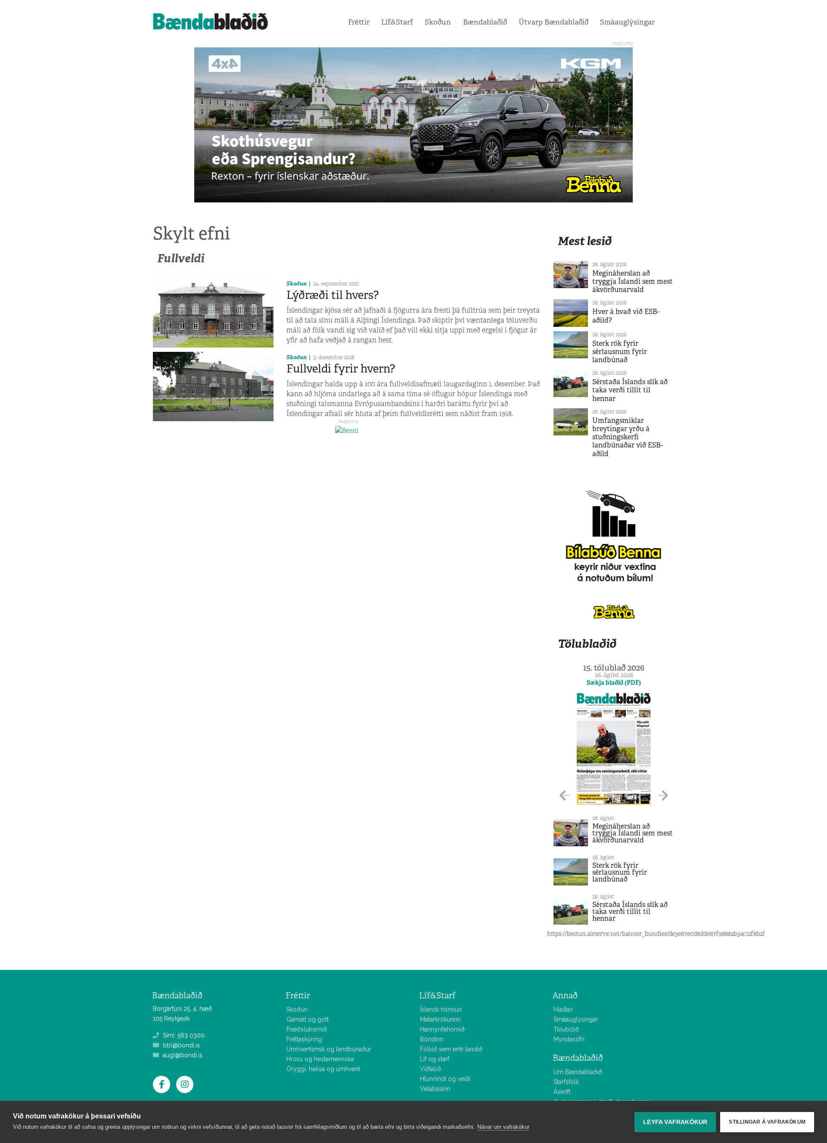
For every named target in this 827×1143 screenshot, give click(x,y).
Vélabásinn (435, 1088)
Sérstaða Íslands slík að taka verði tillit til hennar (630, 390)
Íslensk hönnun (441, 1009)
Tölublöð (566, 1029)
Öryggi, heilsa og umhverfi (323, 1068)
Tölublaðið (587, 643)
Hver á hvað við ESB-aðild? (625, 315)
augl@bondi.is (181, 1055)
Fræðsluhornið (306, 1029)
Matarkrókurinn (440, 1019)
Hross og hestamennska (320, 1059)
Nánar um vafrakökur (503, 1127)
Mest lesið (585, 240)
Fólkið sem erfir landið (451, 1049)
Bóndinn (431, 1039)
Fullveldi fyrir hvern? (340, 368)
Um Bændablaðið (577, 1071)
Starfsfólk (566, 1081)
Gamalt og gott (307, 1019)
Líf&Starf (397, 22)
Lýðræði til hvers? (332, 295)
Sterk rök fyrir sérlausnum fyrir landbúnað (619, 351)
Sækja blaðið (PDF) (614, 682)
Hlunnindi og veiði (445, 1078)
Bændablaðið (485, 22)
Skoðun (438, 22)
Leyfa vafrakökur (675, 1122)
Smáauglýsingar (627, 22)
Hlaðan (563, 1009)
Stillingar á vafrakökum (767, 1122)
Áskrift (561, 1091)
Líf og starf (434, 1059)
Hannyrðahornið (442, 1029)
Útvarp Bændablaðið (553, 22)
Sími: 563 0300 (183, 1035)
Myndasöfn (568, 1039)
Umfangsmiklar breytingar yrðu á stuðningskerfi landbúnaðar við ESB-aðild (627, 437)
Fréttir (359, 22)
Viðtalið (430, 1068)
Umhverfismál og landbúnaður (328, 1049)
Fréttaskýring (304, 1039)
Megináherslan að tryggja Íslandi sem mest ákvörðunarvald (632, 281)
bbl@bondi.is (180, 1045)
